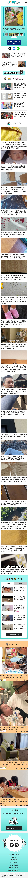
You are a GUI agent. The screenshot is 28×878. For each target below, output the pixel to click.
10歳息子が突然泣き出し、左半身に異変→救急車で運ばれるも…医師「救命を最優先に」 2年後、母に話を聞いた (13, 346)
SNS (20, 583)
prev (3, 16)
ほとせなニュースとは (14, 854)
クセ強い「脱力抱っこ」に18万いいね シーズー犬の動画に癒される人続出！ (18, 55)
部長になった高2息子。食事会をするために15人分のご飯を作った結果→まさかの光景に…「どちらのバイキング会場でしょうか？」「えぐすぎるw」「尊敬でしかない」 (13, 190)
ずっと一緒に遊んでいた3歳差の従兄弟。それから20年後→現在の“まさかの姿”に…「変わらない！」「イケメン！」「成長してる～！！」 (13, 277)
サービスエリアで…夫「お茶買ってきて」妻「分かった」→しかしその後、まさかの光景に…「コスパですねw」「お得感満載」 (14, 503)
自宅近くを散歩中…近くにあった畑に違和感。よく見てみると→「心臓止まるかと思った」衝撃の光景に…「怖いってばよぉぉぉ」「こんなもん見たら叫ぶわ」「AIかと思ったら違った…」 (14, 525)
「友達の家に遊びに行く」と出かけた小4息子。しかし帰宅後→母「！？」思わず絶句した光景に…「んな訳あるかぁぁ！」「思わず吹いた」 (13, 256)
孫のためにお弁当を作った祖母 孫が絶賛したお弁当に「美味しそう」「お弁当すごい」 (19, 619)
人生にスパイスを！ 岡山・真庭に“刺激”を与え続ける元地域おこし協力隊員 (9, 64)
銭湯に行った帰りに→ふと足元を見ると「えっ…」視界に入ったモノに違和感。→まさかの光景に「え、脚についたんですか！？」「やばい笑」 (13, 413)
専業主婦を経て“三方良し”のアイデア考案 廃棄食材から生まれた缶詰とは (21, 86)
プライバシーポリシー (14, 867)
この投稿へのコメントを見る (14, 42)
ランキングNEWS (14, 865)
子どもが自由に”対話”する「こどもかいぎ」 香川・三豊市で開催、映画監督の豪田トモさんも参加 (20, 106)
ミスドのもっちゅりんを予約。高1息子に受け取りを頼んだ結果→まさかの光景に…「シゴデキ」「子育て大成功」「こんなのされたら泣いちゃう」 (14, 480)
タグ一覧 (14, 857)
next (24, 16)
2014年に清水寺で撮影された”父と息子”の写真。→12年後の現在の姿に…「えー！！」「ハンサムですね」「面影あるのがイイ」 (13, 391)
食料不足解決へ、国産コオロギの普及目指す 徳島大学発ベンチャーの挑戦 (20, 96)
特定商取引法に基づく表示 (14, 870)
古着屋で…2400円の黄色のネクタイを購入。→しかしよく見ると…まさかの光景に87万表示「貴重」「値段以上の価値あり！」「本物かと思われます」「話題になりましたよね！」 (14, 145)
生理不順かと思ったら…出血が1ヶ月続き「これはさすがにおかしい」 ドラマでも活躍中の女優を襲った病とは (19, 609)
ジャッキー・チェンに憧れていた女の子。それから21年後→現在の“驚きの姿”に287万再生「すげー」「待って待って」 (14, 167)
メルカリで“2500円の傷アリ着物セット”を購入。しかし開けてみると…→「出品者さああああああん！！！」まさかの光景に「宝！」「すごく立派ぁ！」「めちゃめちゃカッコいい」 (13, 368)
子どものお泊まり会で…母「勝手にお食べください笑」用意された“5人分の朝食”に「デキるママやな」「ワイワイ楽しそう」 (13, 212)
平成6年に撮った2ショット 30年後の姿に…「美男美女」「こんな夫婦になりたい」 (19, 598)
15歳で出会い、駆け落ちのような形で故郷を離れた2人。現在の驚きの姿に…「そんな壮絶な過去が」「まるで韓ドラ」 (14, 571)
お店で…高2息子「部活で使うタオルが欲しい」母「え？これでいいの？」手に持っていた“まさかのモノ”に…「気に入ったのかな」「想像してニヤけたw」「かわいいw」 (14, 549)
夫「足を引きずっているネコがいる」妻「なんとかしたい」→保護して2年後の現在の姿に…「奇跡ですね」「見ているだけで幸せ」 (13, 458)
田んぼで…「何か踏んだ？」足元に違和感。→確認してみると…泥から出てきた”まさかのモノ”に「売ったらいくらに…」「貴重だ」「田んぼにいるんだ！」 (14, 300)
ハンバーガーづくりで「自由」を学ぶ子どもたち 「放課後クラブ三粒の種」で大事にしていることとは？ (20, 116)
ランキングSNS (14, 862)
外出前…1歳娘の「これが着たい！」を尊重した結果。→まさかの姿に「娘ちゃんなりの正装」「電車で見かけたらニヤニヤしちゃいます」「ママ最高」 (14, 323)
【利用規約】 (14, 860)
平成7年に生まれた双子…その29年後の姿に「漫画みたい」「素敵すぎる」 (20, 589)
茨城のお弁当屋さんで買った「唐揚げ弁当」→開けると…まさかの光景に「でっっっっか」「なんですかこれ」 (13, 234)
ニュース (7, 583)
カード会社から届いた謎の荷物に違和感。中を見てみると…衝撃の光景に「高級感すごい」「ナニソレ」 (14, 436)
